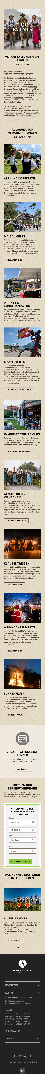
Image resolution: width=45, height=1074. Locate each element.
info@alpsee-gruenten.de (14, 1001)
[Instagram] (20, 1056)
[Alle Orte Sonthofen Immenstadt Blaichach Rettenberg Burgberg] (22, 840)
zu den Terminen (14, 260)
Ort (10, 836)
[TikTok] (30, 1056)
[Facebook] (15, 1056)
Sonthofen (16, 102)
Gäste (11, 847)
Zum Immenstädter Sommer (18, 451)
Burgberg (29, 89)
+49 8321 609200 (24, 1004)
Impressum (12, 1062)
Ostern (24, 80)
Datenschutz (21, 1062)
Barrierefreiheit (32, 1062)
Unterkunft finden (20, 861)
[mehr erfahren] (22, 916)
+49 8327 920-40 (22, 1019)
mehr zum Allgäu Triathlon (19, 390)
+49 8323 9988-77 (23, 1016)
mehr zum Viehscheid (16, 521)
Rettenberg (32, 87)
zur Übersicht (22, 769)
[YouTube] (25, 1056)
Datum (11, 818)
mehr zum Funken (14, 715)
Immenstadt (18, 98)
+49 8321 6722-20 (23, 1024)
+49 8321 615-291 (23, 1014)
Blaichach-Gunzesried (13, 89)
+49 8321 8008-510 (23, 1021)
